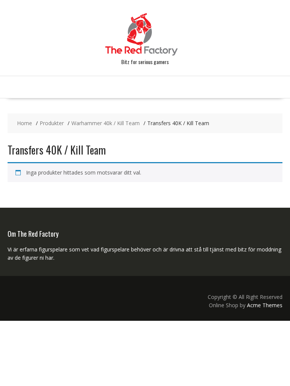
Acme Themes (264, 305)
